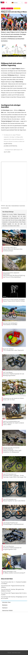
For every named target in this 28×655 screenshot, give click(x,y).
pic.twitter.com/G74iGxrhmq (10, 146)
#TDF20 (10, 143)
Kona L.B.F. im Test (13, 399)
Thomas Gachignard (15, 205)
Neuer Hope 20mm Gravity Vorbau (14, 300)
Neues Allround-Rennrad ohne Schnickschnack (12, 249)
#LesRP (6, 143)
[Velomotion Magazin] (3, 3)
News (7, 205)
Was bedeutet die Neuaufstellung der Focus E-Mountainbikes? (14, 275)
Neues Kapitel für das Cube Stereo (14, 500)
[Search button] (6, 2)
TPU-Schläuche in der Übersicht (13, 349)
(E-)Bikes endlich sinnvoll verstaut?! (14, 572)
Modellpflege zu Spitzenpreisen (13, 523)
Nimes (9, 205)
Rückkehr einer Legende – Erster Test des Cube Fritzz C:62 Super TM (14, 476)
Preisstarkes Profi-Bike (10, 323)
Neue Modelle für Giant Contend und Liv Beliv (13, 423)
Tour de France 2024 (5, 207)
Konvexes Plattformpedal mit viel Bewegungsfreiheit (13, 374)
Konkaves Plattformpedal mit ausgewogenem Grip (12, 548)
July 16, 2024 (7, 152)
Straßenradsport (10, 8)
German (15, 2)
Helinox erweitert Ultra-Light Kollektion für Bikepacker (12, 450)
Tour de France (17, 8)
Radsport (3, 8)
